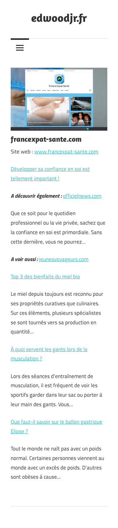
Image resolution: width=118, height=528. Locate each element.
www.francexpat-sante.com (66, 151)
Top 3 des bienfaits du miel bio (45, 276)
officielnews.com (82, 196)
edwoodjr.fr (59, 17)
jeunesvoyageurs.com (63, 259)
